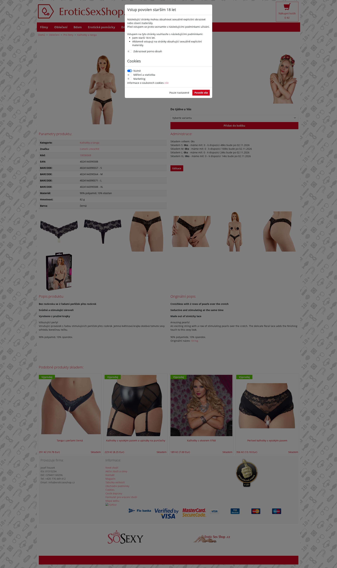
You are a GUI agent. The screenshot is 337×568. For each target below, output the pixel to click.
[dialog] (168, 284)
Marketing (139, 78)
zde (166, 82)
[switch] (129, 51)
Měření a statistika (144, 74)
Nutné (137, 70)
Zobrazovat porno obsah (147, 51)
